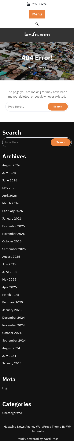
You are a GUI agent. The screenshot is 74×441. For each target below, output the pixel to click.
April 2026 (9, 195)
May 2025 (9, 279)
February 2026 (12, 211)
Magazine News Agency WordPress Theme (32, 426)
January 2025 (12, 310)
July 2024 (9, 356)
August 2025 (11, 256)
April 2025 (9, 287)
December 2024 (13, 317)
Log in (6, 388)
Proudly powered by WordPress (37, 439)
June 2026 (9, 180)
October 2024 (12, 333)
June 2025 (9, 272)
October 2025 (12, 241)
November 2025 (13, 234)
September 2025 (14, 249)
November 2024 (13, 325)
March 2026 (10, 203)
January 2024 (12, 363)
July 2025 (9, 264)
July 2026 (9, 173)
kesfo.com (37, 34)
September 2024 (14, 340)
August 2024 (11, 348)
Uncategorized (12, 413)
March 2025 (10, 295)
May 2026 (9, 188)
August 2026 (11, 165)
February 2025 (12, 302)
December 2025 (13, 226)
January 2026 (12, 218)
